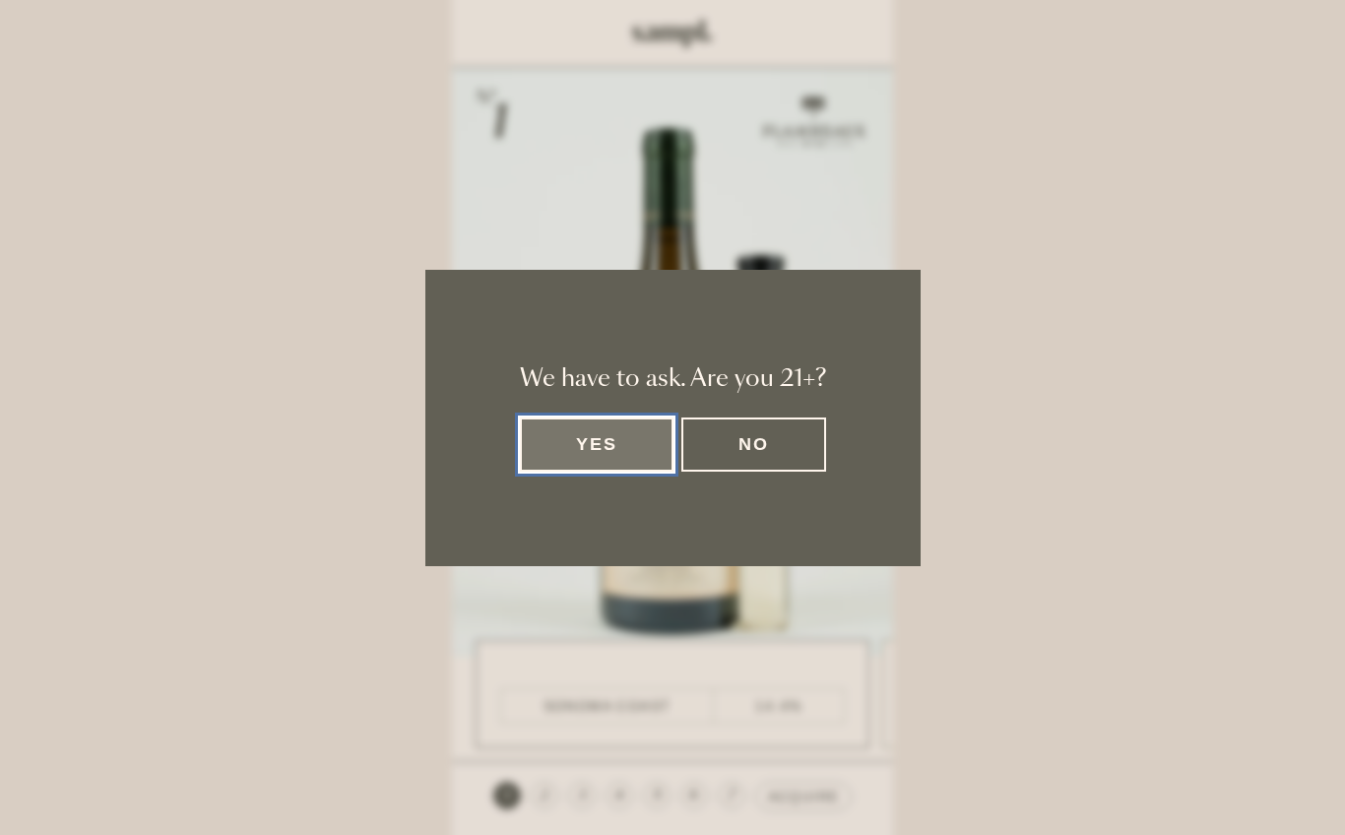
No (753, 444)
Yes (596, 444)
